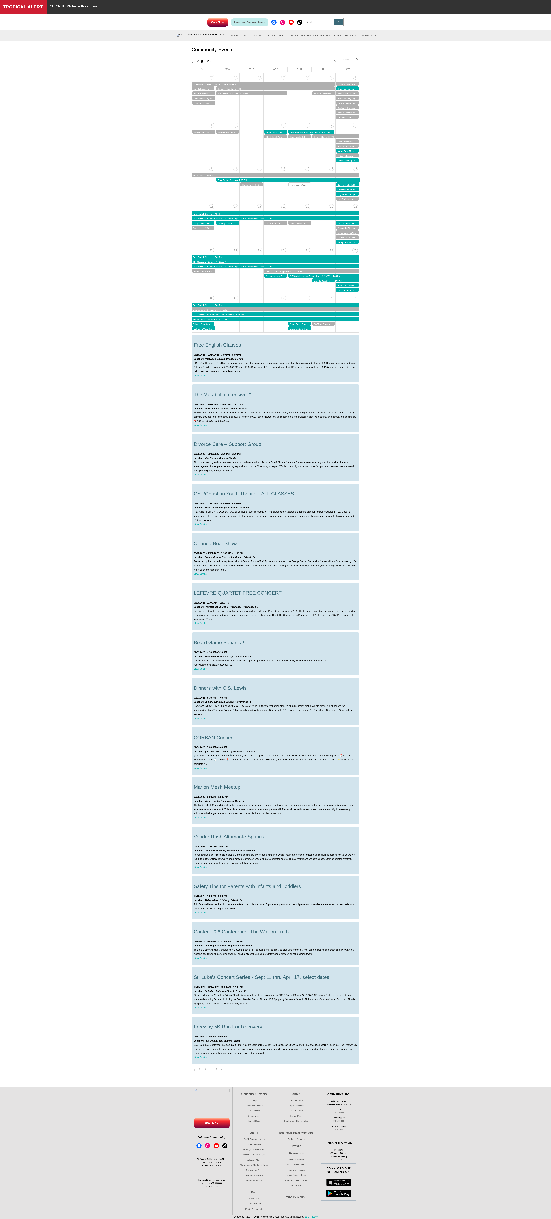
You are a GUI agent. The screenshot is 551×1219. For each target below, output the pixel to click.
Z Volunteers (254, 1111)
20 (307, 207)
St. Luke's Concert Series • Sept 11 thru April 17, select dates (261, 977)
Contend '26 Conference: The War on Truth (241, 931)
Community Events (254, 1105)
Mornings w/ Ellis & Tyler (254, 1155)
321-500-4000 (338, 1121)
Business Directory (296, 1139)
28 (259, 77)
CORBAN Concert (322, 324)
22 (355, 207)
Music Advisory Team (296, 1175)
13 (307, 168)
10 (235, 168)
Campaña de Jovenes (347, 190)
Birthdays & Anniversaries (254, 1149)
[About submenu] (297, 35)
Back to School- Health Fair (350, 94)
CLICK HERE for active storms (73, 6)
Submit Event (254, 1116)
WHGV (218, 1166)
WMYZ (212, 1162)
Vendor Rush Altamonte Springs (229, 836)
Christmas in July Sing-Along (207, 98)
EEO (306, 1217)
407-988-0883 (338, 1130)
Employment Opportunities (296, 1121)
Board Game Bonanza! (300, 324)
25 (259, 250)
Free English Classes (227, 180)
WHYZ (218, 1162)
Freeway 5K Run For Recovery (228, 1026)
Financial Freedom (296, 1170)
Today (346, 60)
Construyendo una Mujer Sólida (352, 89)
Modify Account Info (254, 1209)
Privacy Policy (296, 1116)
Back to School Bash (347, 103)
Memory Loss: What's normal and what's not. (238, 223)
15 (355, 168)
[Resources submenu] (357, 35)
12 (283, 168)
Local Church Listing (296, 1165)
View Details (200, 375)
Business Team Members (296, 1132)
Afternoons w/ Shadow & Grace (254, 1165)
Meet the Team (296, 1111)
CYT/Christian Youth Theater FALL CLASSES (310, 276)
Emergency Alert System (296, 1180)
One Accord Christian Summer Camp (209, 84)
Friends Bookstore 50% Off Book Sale (210, 89)
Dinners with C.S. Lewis (300, 137)
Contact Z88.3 (296, 1100)
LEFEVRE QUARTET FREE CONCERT (211, 329)
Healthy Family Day (346, 98)
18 (259, 207)
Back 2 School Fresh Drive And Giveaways (357, 113)
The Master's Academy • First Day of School (310, 185)
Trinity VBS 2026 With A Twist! (351, 84)
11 (259, 168)
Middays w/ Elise (254, 1160)
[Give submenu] (285, 35)
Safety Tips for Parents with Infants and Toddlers (247, 886)
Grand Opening (345, 161)
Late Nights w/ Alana (254, 1175)
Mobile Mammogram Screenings (232, 132)
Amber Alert (296, 1185)
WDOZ (205, 1166)
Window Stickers (296, 1159)
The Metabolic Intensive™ (349, 223)
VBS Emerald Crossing (228, 94)
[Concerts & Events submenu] (262, 35)
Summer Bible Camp (227, 89)
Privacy (314, 1217)
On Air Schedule (254, 1144)
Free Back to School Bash (349, 146)
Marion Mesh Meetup (217, 787)
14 (331, 168)
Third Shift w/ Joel (254, 1180)
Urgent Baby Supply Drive (349, 194)
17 (235, 207)
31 (331, 77)
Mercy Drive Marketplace (349, 151)
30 (307, 77)
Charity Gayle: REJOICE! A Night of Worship (262, 185)
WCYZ (212, 1166)
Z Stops (254, 1100)
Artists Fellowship (345, 156)
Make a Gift (254, 1198)
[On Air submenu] (275, 35)
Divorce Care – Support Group (279, 271)
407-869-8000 (216, 1183)
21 (331, 207)
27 (235, 77)
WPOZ (205, 1162)
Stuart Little (319, 137)
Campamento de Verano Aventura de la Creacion (312, 132)
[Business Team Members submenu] (329, 35)
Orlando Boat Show (322, 281)
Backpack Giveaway (347, 108)
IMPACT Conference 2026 (325, 94)
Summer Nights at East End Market (210, 103)
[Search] (338, 22)
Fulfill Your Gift (254, 1204)
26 (211, 77)
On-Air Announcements (254, 1139)
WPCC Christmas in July (205, 94)
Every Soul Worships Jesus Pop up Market (357, 285)
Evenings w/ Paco (254, 1170)
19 (283, 207)
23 (211, 250)
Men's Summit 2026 (347, 233)
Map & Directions (296, 1105)
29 (283, 77)
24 (235, 250)
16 (211, 207)
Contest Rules (254, 1121)
